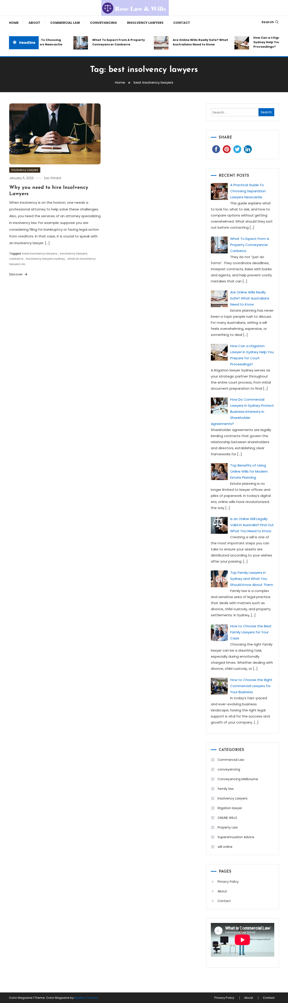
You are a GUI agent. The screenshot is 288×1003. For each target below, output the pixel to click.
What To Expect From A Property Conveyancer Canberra (112, 42)
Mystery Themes (86, 998)
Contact (181, 22)
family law (226, 788)
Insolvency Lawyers (145, 22)
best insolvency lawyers (39, 253)
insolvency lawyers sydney (45, 259)
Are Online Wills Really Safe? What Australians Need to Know (194, 42)
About (34, 22)
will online (225, 846)
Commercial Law (65, 22)
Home (14, 22)
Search (267, 22)
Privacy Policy (228, 881)
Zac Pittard (52, 178)
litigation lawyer (230, 808)
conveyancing (103, 22)
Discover (16, 274)
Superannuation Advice (236, 837)
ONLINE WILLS (227, 817)
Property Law (228, 827)
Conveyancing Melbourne (238, 779)
